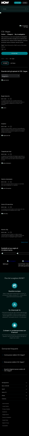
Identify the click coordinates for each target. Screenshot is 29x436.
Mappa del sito (5, 414)
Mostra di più (24, 242)
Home (2, 58)
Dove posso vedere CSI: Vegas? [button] (14, 362)
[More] (14, 9)
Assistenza (4, 411)
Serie (7, 58)
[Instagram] (15, 430)
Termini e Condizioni (6, 417)
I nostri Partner (5, 406)
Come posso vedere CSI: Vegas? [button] (14, 355)
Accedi (25, 2)
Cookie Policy (5, 420)
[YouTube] (7, 430)
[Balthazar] (9, 257)
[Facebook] (3, 430)
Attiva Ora (17, 2)
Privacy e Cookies (6, 409)
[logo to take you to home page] (5, 2)
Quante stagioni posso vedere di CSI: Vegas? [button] (14, 370)
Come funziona (5, 403)
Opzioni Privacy (5, 423)
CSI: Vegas (12, 58)
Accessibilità (5, 425)
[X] (11, 430)
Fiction (3, 34)
